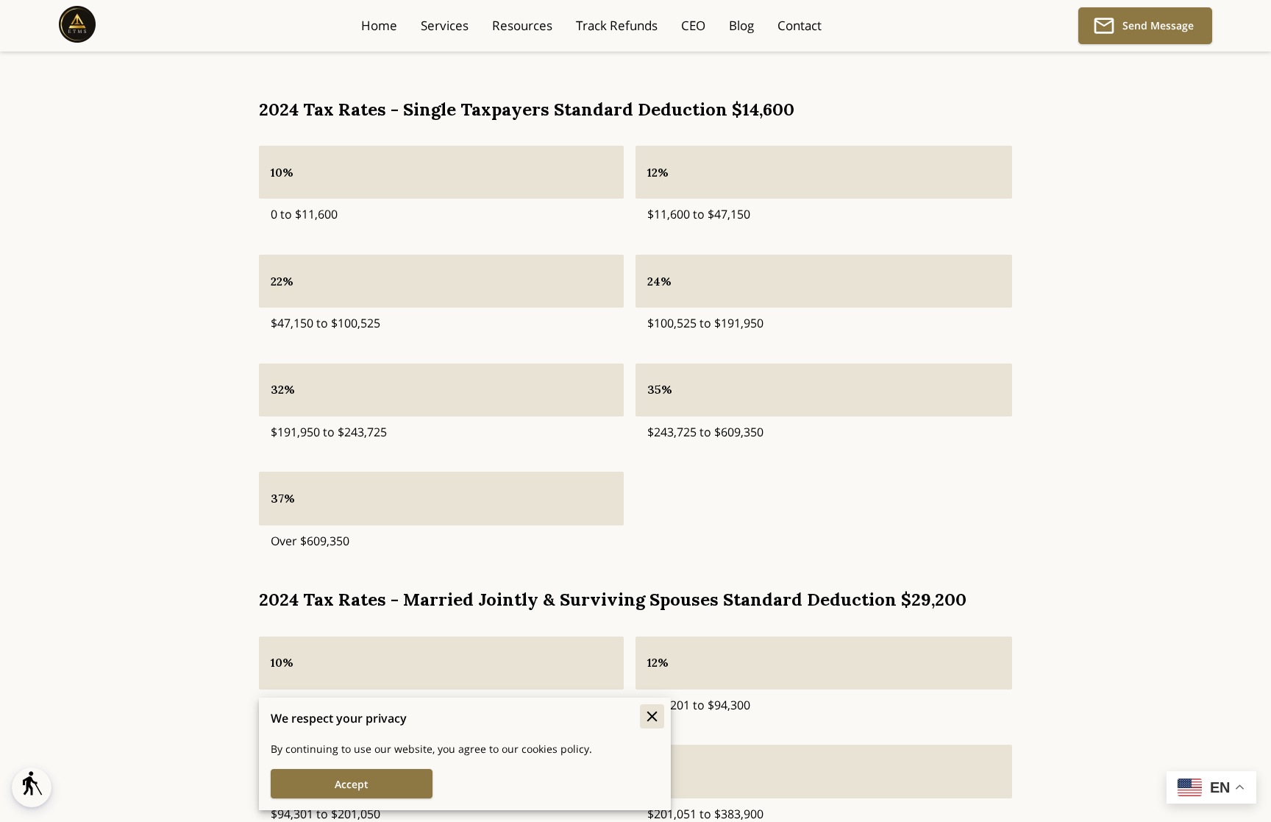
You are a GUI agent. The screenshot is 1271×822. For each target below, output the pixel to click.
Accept (352, 784)
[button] (31, 787)
